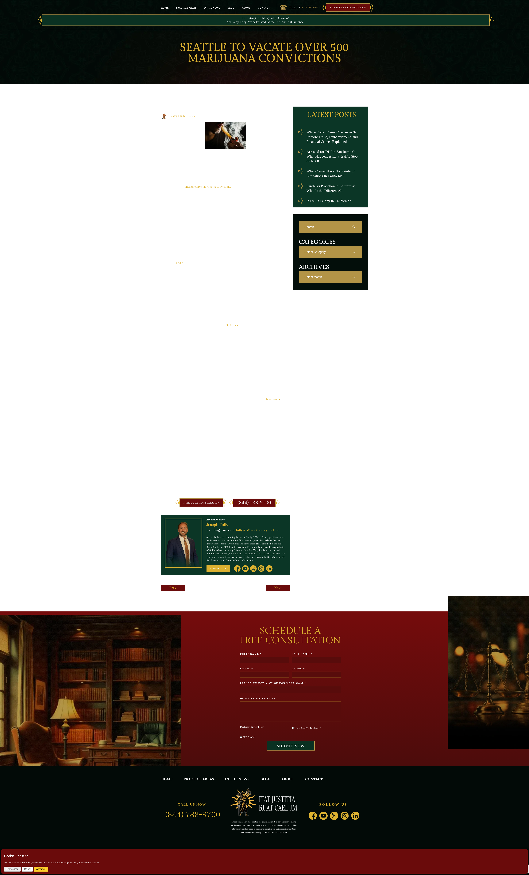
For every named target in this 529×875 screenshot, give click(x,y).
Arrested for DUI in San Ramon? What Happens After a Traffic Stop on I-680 (332, 156)
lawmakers (273, 399)
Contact (264, 7)
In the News (212, 7)
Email (246, 668)
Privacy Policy (257, 727)
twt (253, 568)
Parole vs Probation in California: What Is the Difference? (331, 188)
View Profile (218, 568)
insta (261, 568)
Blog (231, 7)
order (179, 263)
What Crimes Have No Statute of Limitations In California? (331, 173)
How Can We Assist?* (258, 698)
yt (245, 568)
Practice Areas (186, 7)
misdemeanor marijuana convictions (207, 186)
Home (165, 7)
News (191, 116)
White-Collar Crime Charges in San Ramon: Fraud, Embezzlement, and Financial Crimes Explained (332, 137)
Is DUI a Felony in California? (329, 201)
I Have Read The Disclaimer (308, 728)
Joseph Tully (178, 116)
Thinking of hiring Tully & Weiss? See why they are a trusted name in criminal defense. (265, 20)
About (246, 7)
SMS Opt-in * (249, 737)
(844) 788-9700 (309, 7)
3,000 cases (233, 325)
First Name (251, 654)
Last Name (302, 654)
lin (269, 568)
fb (237, 568)
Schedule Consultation (348, 7)
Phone (298, 668)
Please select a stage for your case (273, 683)
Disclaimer (244, 727)
